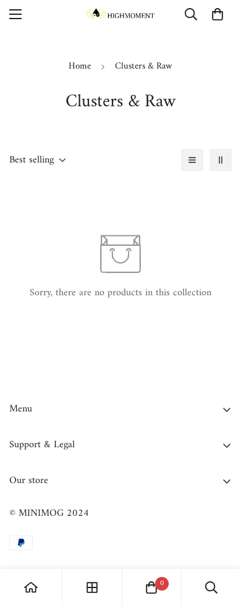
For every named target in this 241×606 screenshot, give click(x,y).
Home (80, 66)
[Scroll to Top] (218, 540)
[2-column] (220, 160)
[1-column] (192, 160)
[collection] (92, 587)
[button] (217, 14)
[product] (30, 587)
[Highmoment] (120, 14)
